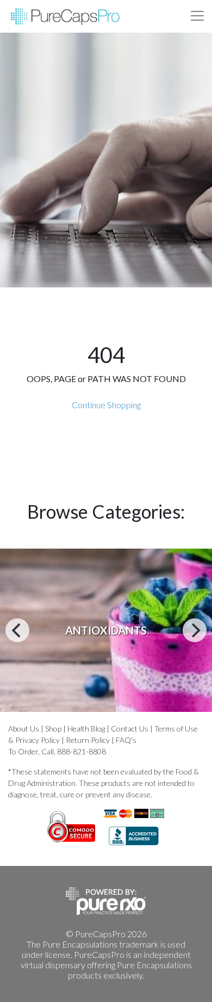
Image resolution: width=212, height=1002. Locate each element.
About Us (23, 728)
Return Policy (88, 740)
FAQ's (126, 740)
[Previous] (17, 630)
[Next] (195, 630)
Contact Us (129, 728)
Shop (53, 728)
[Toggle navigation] (197, 15)
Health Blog (86, 728)
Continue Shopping (106, 404)
